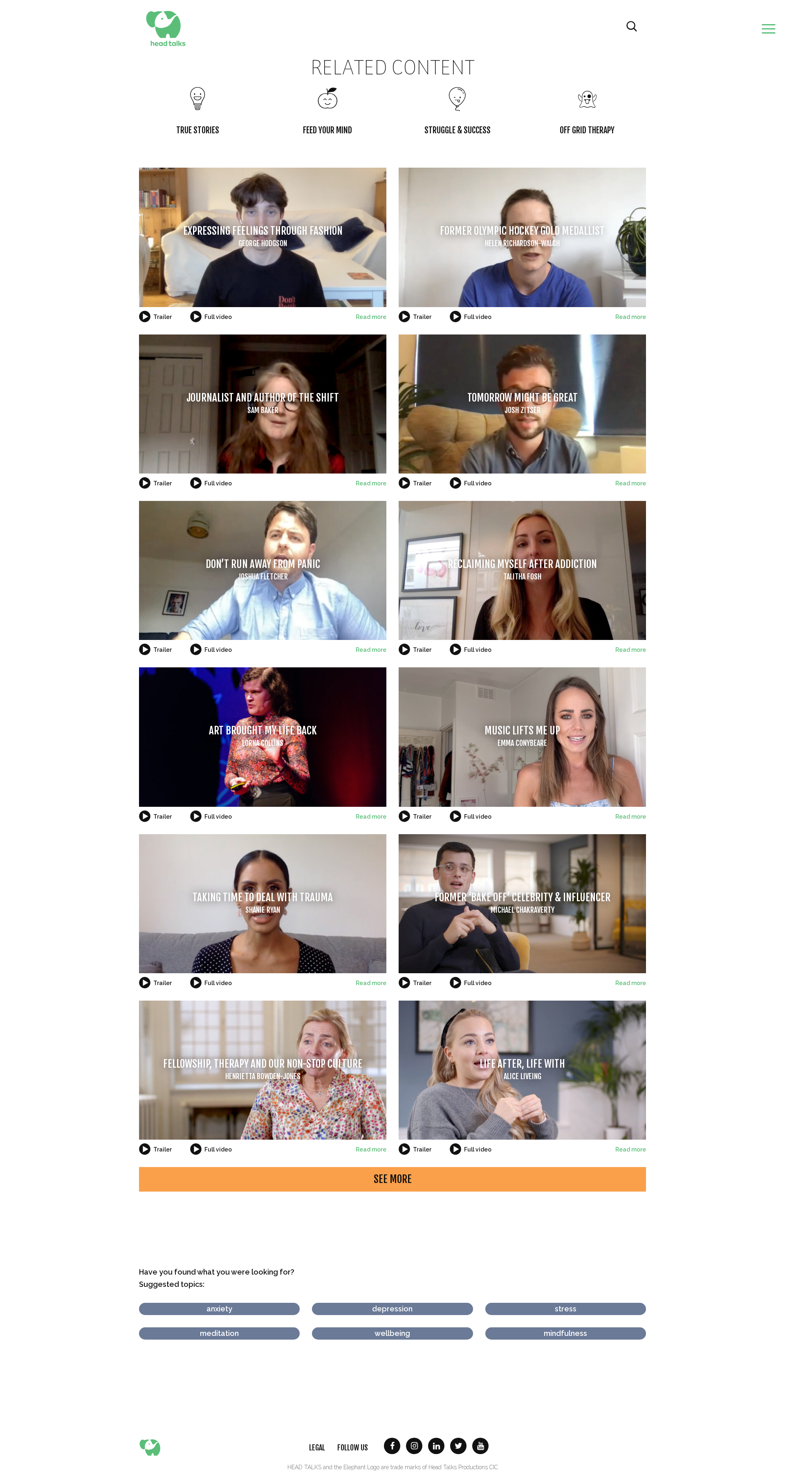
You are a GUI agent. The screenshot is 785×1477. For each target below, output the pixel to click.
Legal (317, 1447)
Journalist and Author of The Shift (262, 403)
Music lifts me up (522, 735)
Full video (218, 317)
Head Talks (165, 28)
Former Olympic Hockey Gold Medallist (522, 236)
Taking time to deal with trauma (263, 902)
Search (631, 26)
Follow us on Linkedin (436, 1446)
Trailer (162, 317)
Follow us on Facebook (392, 1446)
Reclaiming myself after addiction (522, 569)
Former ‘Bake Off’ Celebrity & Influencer (522, 902)
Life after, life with (522, 1069)
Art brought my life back (263, 735)
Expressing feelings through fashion (263, 236)
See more (393, 1179)
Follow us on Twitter (458, 1446)
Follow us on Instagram (414, 1446)
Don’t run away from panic (263, 569)
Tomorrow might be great (522, 403)
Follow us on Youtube (480, 1446)
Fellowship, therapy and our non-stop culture (262, 1069)
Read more (371, 317)
